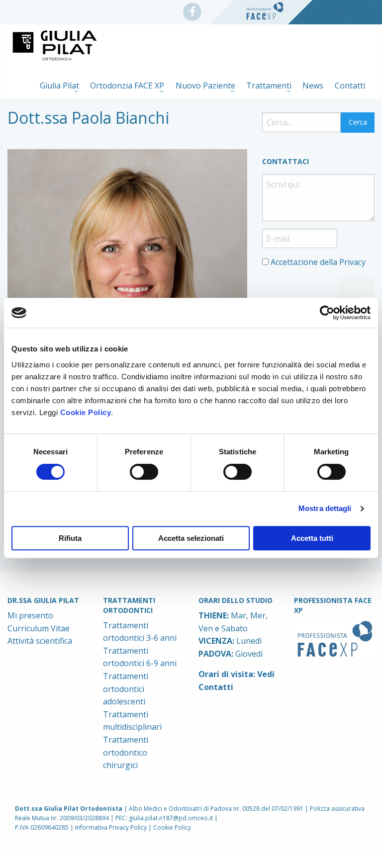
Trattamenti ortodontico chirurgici (125, 752)
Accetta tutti (312, 538)
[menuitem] (59, 85)
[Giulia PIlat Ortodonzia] (195, 10)
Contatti (350, 85)
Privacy (352, 262)
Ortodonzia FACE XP (127, 85)
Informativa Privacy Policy (111, 827)
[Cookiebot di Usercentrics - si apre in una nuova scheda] (327, 312)
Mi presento (30, 615)
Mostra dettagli (325, 508)
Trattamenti (268, 85)
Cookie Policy (85, 412)
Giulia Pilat (59, 85)
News (312, 85)
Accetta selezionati (191, 538)
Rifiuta (70, 538)
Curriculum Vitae (38, 628)
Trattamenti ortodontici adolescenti (125, 689)
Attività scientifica (39, 640)
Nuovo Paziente (205, 85)
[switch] (144, 472)
